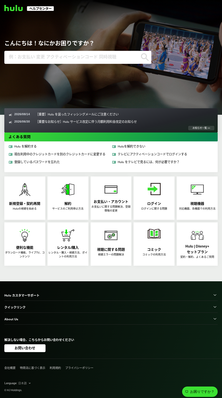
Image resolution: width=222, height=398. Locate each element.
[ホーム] (31, 10)
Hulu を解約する (25, 146)
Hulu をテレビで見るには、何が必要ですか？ (149, 162)
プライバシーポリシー (79, 367)
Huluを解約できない (131, 146)
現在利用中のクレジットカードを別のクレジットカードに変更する (59, 154)
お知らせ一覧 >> (201, 128)
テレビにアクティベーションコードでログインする (152, 154)
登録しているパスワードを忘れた (37, 162)
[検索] (145, 57)
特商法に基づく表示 (32, 367)
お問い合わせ (25, 348)
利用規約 (55, 367)
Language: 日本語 (16, 383)
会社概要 (10, 367)
